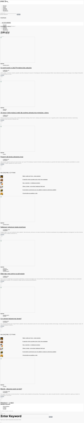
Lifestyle (5, 109)
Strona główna (3, 26)
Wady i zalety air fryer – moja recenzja (31, 176)
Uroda (4, 7)
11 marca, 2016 (6, 276)
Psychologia (5, 269)
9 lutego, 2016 (6, 321)
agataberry (5, 71)
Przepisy (5, 8)
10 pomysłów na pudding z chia (30, 193)
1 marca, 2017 (5, 115)
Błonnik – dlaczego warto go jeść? (11, 389)
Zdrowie (5, 5)
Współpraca (5, 10)
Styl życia (5, 9)
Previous (3, 403)
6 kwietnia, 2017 (6, 70)
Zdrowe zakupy (6, 65)
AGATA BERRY (6, 22)
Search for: (2, 413)
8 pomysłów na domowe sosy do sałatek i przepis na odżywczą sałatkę (39, 189)
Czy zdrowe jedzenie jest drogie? (10, 319)
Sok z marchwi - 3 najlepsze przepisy (31, 183)
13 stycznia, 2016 (6, 391)
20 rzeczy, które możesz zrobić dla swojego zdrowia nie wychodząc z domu (24, 113)
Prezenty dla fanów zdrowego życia (11, 157)
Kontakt (4, 408)
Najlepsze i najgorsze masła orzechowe (13, 227)
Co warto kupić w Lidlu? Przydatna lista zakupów (16, 68)
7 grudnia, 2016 (6, 159)
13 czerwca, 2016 (6, 229)
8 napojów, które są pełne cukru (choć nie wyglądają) (35, 179)
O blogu (4, 407)
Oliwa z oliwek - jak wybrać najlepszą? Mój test (34, 186)
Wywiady (4, 270)
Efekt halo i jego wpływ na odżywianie (12, 274)
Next (12, 403)
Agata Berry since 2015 (5, 404)
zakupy (9, 26)
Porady (4, 154)
